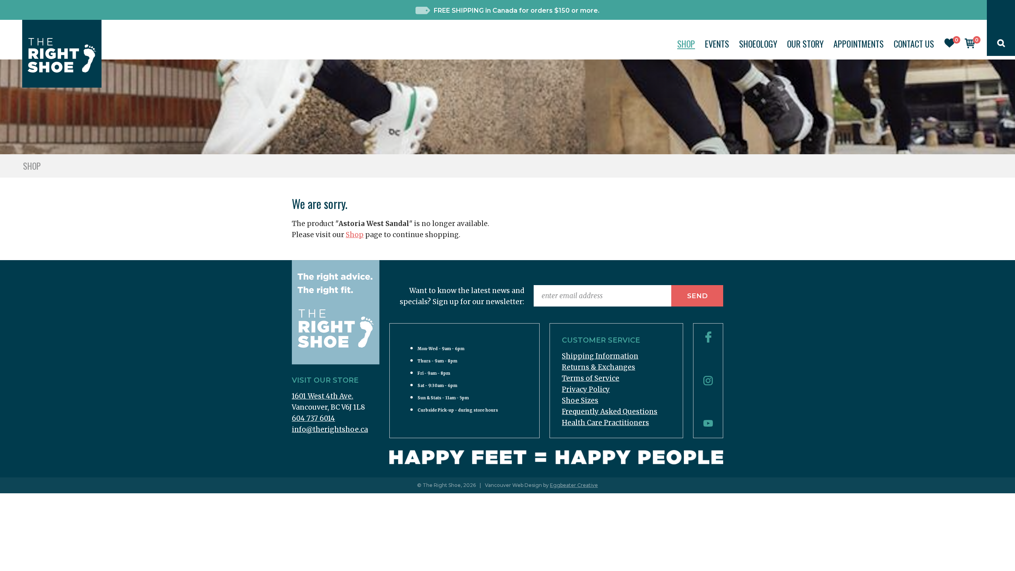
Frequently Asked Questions (609, 411)
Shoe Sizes (580, 400)
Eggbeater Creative (574, 485)
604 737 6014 (313, 418)
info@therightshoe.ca (330, 429)
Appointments (858, 43)
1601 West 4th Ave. (322, 396)
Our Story (805, 43)
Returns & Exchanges (598, 367)
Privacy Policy (586, 389)
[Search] (1001, 44)
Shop (686, 43)
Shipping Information (600, 356)
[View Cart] (970, 46)
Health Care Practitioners (605, 422)
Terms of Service (590, 378)
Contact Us (914, 43)
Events (717, 43)
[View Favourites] (949, 45)
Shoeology (758, 43)
